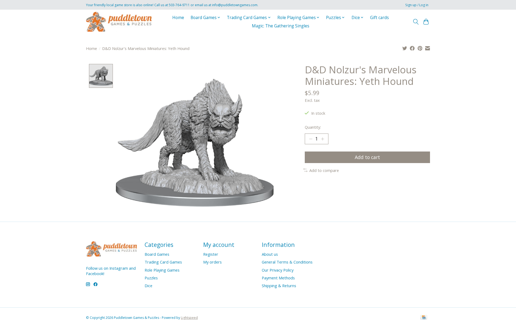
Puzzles (151, 277)
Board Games (157, 254)
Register (210, 254)
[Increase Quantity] (322, 139)
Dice (148, 285)
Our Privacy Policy (277, 270)
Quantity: (313, 127)
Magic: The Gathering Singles (280, 26)
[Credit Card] (423, 317)
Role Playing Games (162, 270)
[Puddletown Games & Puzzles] (119, 22)
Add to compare (324, 170)
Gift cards (379, 17)
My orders (212, 262)
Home (178, 17)
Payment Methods (278, 277)
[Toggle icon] (416, 22)
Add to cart (367, 157)
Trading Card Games (163, 262)
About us (270, 254)
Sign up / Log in (416, 5)
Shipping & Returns (279, 285)
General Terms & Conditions (287, 262)
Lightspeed (189, 317)
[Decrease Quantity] (310, 139)
